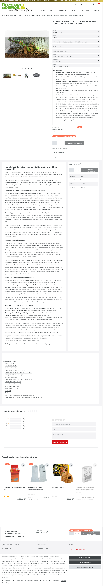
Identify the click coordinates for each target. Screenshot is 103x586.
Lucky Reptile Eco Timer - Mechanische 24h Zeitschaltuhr (23, 397)
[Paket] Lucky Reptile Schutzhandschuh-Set (35, 488)
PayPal (45, 580)
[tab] (39, 357)
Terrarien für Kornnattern (33, 15)
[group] (15, 473)
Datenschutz (6, 549)
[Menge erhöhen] (59, 143)
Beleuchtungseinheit (12, 386)
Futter (74, 10)
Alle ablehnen (85, 562)
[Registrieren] (82, 4)
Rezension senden (60, 442)
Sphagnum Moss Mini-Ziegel (14, 375)
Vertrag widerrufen (11, 544)
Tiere (51, 10)
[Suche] (87, 4)
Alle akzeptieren (85, 557)
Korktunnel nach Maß (12, 388)
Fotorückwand (9, 363)
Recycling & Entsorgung (45, 553)
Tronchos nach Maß (11, 366)
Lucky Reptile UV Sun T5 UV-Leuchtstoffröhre (19, 395)
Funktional (55, 580)
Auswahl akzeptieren (85, 567)
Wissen (42, 10)
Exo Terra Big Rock (11, 377)
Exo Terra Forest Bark (11, 368)
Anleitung (8, 390)
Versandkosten (66, 157)
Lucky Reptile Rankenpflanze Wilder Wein (18, 372)
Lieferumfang (39, 357)
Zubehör (85, 10)
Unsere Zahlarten (42, 549)
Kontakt (72, 544)
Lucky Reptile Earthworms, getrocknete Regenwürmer (85, 488)
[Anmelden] (75, 4)
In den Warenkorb (75, 143)
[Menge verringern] (62, 143)
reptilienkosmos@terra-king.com (88, 0)
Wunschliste (60, 153)
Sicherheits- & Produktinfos (56, 357)
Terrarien (62, 10)
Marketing (19, 580)
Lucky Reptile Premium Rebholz (15, 384)
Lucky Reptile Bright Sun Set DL (15, 370)
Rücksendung (41, 544)
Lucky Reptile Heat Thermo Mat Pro (14, 488)
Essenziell (8, 580)
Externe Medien (32, 580)
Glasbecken (8, 393)
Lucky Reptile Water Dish (13, 381)
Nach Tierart (18, 15)
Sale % (96, 10)
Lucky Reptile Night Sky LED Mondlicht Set (19, 379)
